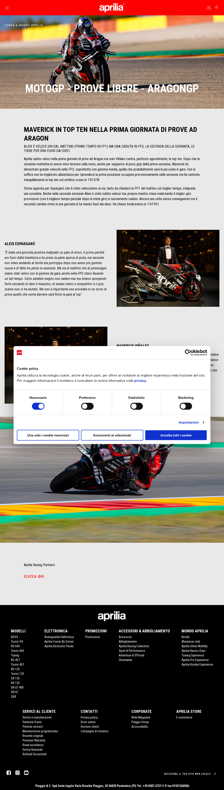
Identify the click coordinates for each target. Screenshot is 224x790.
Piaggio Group (140, 722)
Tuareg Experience (193, 655)
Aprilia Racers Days (194, 650)
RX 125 (15, 683)
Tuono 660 (17, 650)
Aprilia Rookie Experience (197, 664)
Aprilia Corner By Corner (59, 641)
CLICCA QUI (34, 576)
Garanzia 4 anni (32, 722)
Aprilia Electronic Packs (59, 646)
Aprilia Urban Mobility (195, 646)
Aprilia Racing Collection (134, 646)
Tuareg (15, 655)
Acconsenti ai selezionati (112, 435)
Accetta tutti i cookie (176, 435)
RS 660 (15, 646)
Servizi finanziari (33, 749)
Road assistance (33, 745)
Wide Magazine (140, 717)
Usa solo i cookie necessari (48, 435)
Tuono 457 (17, 664)
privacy (140, 380)
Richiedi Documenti (35, 754)
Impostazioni (189, 422)
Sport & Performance (132, 650)
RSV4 (14, 637)
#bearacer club (191, 641)
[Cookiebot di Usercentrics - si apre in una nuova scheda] (188, 352)
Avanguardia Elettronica (59, 637)
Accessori (125, 637)
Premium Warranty (34, 740)
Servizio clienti (90, 726)
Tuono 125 (17, 673)
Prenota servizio (33, 726)
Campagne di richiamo (94, 731)
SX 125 (15, 678)
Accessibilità (139, 726)
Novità (185, 637)
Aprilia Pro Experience (195, 660)
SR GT (14, 692)
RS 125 (15, 669)
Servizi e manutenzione (37, 717)
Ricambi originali (33, 736)
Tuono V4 (17, 641)
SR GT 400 (17, 687)
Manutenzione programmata (40, 731)
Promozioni (92, 637)
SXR (13, 696)
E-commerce (184, 717)
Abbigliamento (128, 641)
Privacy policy (89, 717)
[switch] (87, 406)
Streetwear (125, 660)
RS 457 (15, 660)
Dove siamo (88, 722)
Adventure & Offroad (131, 655)
